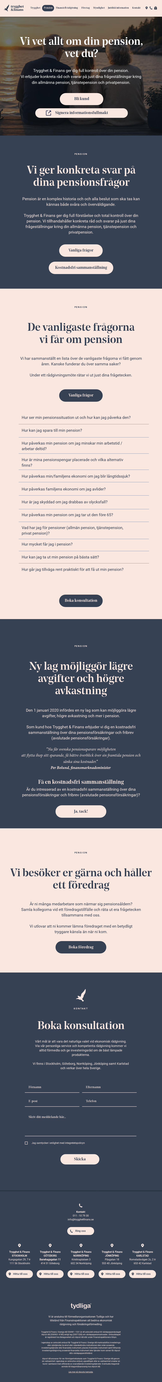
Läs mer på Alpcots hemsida (81, 1372)
